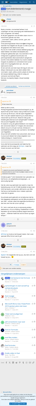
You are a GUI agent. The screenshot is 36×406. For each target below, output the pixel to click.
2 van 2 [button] (23, 265)
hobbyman (8, 316)
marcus (7, 339)
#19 (34, 251)
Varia (13, 316)
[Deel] (31, 26)
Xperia (6, 308)
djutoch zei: (5, 101)
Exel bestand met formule (20, 278)
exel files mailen (11, 337)
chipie (4, 11)
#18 (34, 231)
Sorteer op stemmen (24, 86)
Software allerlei (15, 323)
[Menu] (2, 2)
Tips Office (12, 355)
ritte (6, 290)
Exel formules (10, 345)
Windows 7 (12, 308)
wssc (6, 280)
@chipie (21, 146)
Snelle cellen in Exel (12, 353)
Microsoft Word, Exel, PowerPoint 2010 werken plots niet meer (17, 305)
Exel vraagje (9, 296)
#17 (34, 163)
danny (6, 355)
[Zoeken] (34, 2)
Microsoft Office (12, 280)
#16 (34, 97)
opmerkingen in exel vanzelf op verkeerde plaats (17, 287)
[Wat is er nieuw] (30, 2)
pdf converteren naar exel (15, 322)
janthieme (7, 323)
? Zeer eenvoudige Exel (14, 314)
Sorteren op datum (11, 86)
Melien (7, 347)
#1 (34, 26)
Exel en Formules (11, 330)
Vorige (17, 265)
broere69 (7, 331)
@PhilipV (4, 234)
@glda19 (4, 255)
